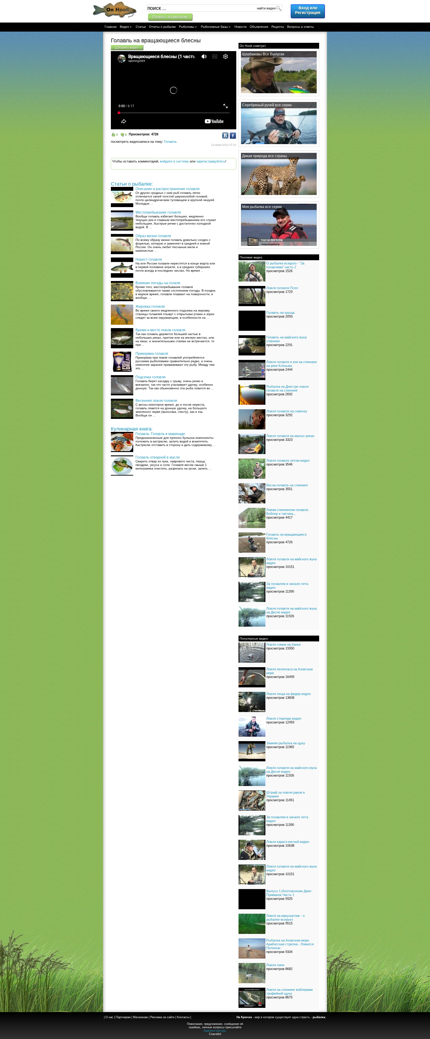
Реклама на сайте (162, 1017)
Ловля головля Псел (282, 288)
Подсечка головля (150, 377)
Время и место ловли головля (160, 330)
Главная (111, 26)
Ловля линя (275, 965)
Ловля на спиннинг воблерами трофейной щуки (289, 991)
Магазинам (140, 1017)
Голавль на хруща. (280, 312)
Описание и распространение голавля (167, 189)
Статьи (141, 26)
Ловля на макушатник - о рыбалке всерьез (285, 917)
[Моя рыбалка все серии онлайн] (279, 245)
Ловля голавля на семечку (286, 411)
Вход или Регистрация (307, 10)
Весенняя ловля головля (156, 401)
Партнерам (123, 1017)
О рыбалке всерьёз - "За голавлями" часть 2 (285, 265)
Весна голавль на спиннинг (287, 485)
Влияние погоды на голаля (157, 283)
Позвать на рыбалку (170, 17)
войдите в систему (174, 161)
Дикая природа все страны (264, 156)
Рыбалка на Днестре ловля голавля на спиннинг (287, 388)
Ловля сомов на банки (283, 644)
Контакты (183, 1017)
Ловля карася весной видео (287, 842)
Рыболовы (186, 26)
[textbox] (214, 8)
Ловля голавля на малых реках (290, 436)
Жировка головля (150, 306)
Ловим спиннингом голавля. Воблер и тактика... (287, 511)
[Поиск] (278, 8)
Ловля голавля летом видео (288, 460)
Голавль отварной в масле (157, 457)
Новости (240, 26)
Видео (124, 26)
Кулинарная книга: (132, 429)
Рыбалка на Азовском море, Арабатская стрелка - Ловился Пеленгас (290, 944)
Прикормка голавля (151, 353)
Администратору (214, 1030)
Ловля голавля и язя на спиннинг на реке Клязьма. (291, 364)
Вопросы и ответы (300, 26)
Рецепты (277, 26)
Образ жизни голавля (153, 236)
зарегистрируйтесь (210, 161)
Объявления (259, 26)
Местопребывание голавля (158, 212)
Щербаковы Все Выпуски (263, 54)
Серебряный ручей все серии (267, 105)
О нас (109, 1017)
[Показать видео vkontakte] (225, 138)
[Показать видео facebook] (233, 138)
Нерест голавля (148, 259)
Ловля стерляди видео (283, 718)
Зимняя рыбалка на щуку (285, 743)
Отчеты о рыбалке (162, 26)
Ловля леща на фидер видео (288, 694)
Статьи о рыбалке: (132, 184)
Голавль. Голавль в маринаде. (160, 434)
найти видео (266, 8)
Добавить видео (127, 47)
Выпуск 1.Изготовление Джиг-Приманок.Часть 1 (289, 893)
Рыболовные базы (214, 26)
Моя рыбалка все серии (262, 207)
